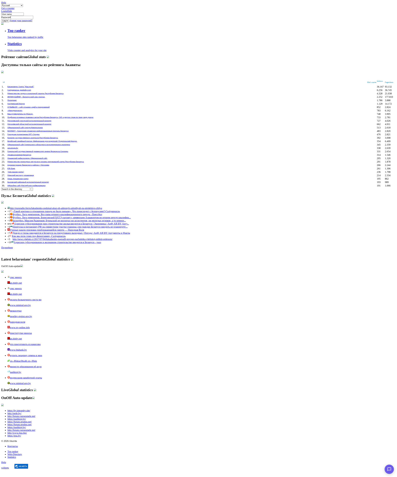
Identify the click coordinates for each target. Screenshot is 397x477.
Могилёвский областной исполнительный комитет (29, 124)
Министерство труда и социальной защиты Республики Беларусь (35, 94)
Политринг (12, 100)
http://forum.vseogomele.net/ (21, 416)
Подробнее (7, 247)
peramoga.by (12, 148)
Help (3, 2)
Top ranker (12, 451)
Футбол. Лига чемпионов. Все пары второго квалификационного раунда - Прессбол (57, 214)
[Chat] (389, 469)
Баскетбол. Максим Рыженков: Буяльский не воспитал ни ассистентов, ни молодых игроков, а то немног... (69, 220)
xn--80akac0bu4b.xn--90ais (23, 361)
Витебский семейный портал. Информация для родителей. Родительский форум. (42, 141)
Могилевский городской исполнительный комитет (29, 121)
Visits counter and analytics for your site (27, 50)
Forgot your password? (21, 20)
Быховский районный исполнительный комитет (28, 182)
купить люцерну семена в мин (26, 355)
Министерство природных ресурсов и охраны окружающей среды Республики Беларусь (45, 162)
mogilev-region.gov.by (21, 316)
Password (6, 17)
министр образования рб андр (26, 366)
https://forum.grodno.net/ (19, 421)
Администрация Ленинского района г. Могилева (28, 165)
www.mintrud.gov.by (20, 305)
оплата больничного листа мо (25, 299)
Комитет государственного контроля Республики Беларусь (32, 138)
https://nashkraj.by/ (16, 419)
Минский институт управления (20, 175)
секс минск (16, 277)
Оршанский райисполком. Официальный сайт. (27, 158)
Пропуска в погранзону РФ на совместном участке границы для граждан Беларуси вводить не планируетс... (70, 226)
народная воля (17, 322)
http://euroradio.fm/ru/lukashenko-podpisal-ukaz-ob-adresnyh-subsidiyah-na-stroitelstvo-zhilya (56, 208)
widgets (5, 467)
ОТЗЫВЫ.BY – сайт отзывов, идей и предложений (28, 107)
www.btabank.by (18, 350)
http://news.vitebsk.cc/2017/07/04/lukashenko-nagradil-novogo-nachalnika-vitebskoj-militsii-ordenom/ (62, 239)
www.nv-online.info (20, 327)
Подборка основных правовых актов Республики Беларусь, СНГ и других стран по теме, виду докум (50, 117)
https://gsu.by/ (14, 435)
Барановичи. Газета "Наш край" (20, 87)
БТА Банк (11, 169)
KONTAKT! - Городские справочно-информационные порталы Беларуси (38, 131)
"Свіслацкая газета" (15, 172)
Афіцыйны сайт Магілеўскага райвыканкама (26, 186)
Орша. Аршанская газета (17, 179)
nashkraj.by (15, 372)
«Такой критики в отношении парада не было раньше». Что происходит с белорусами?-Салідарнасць (66, 211)
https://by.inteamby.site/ (18, 410)
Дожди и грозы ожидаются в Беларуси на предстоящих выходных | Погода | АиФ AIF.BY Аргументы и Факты (71, 233)
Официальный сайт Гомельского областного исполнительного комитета (38, 145)
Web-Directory (14, 454)
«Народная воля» (14, 111)
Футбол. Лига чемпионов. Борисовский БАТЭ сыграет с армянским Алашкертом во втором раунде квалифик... (72, 217)
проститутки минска (21, 333)
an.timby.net (16, 283)
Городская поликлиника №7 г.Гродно (23, 134)
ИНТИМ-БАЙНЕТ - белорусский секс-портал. (26, 97)
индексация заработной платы (26, 377)
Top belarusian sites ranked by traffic (25, 37)
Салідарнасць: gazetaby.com (19, 90)
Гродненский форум (16, 104)
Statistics (11, 457)
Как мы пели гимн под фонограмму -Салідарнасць (39, 236)
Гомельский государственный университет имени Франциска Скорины (37, 151)
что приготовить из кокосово (25, 344)
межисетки (16, 310)
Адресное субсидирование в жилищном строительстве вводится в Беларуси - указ (57, 242)
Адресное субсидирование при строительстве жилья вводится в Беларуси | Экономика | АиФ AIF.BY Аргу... (71, 223)
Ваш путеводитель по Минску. (20, 114)
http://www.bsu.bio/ (17, 433)
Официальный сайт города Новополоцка (25, 128)
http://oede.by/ (14, 413)
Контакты (12, 446)
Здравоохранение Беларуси (19, 155)
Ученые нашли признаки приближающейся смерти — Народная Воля (47, 230)
